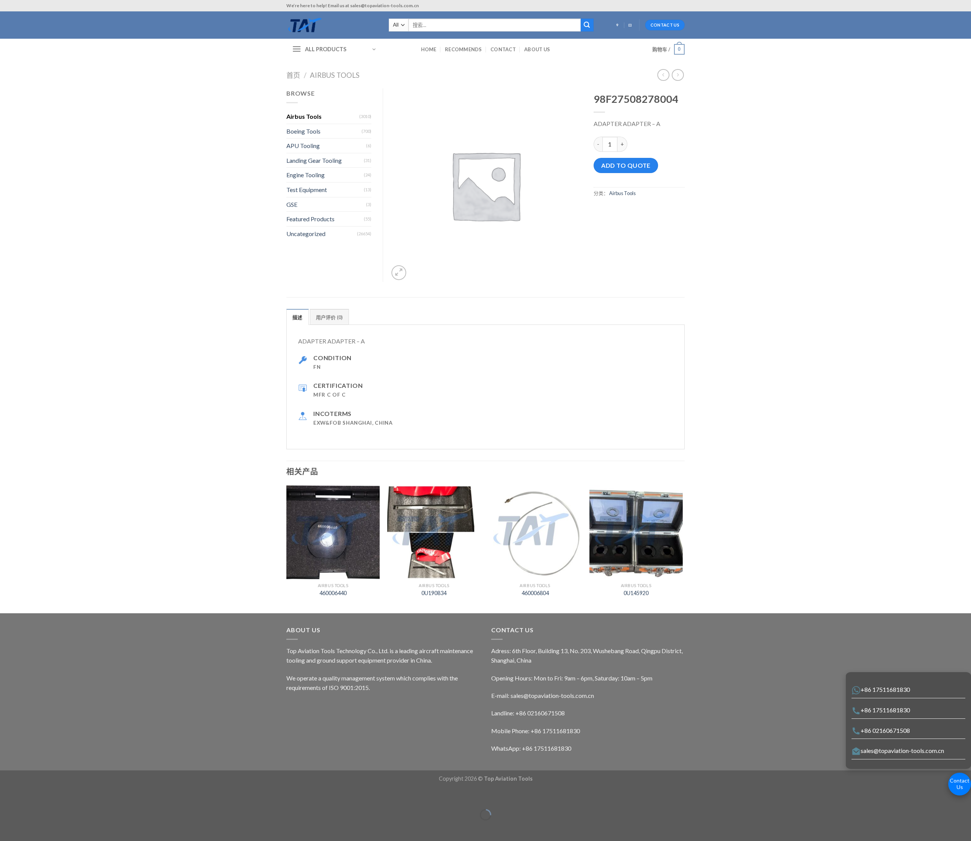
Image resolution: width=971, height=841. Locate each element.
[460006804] (535, 532)
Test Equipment (306, 189)
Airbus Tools (335, 75)
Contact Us (959, 783)
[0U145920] (636, 532)
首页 (293, 75)
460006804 (535, 593)
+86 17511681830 (885, 689)
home (429, 49)
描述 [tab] (297, 317)
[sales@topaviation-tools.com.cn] (630, 25)
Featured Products (310, 218)
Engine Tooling (305, 174)
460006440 (333, 593)
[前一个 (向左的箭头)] (7, 828)
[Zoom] (398, 272)
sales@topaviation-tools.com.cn (902, 750)
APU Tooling (303, 145)
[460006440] (333, 532)
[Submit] (587, 25)
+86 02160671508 (885, 730)
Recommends (463, 49)
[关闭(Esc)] (7, 796)
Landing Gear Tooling (314, 160)
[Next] (682, 549)
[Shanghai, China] (618, 25)
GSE (291, 204)
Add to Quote (625, 165)
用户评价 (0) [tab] (329, 317)
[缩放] (29, 796)
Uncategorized (305, 233)
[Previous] (286, 549)
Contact (503, 49)
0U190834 (433, 593)
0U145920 (636, 593)
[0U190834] (434, 532)
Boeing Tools (303, 131)
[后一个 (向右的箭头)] (29, 828)
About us (537, 49)
